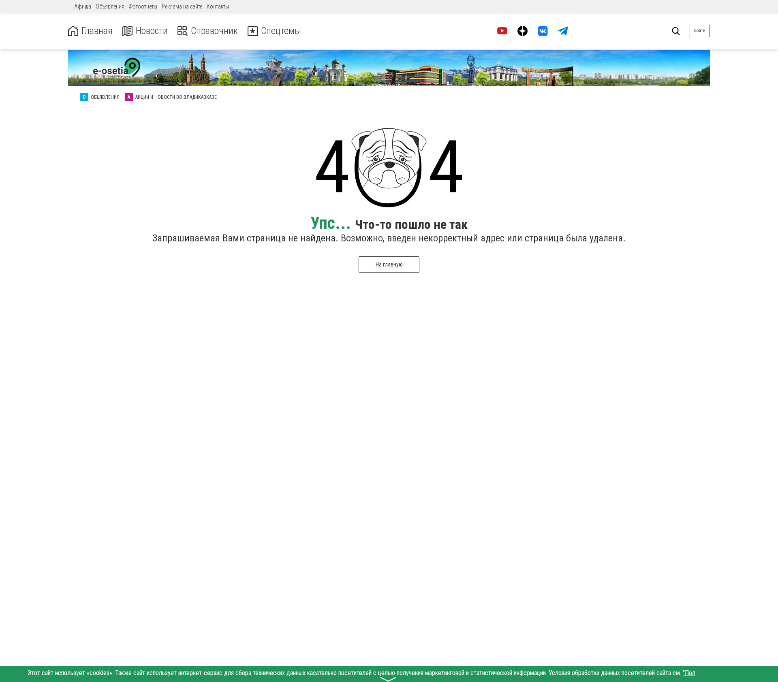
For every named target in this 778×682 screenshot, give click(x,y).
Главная (97, 31)
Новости (152, 31)
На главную (389, 264)
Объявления (110, 6)
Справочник (214, 31)
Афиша (82, 6)
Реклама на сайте (182, 6)
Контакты (218, 6)
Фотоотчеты (143, 6)
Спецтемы (281, 31)
